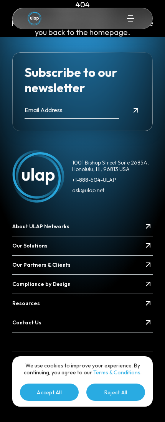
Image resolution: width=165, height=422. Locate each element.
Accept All (49, 392)
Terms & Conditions (116, 372)
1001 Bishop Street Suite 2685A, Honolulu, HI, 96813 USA (110, 166)
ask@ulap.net (88, 190)
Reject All (115, 392)
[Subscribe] (135, 110)
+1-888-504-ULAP (94, 179)
